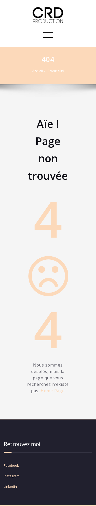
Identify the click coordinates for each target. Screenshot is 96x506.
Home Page (53, 390)
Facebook (11, 465)
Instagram (12, 476)
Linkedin (10, 486)
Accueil (37, 71)
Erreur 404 (56, 71)
